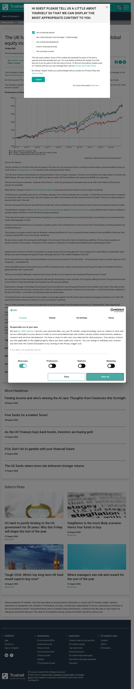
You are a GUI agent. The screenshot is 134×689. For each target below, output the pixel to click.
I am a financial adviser (45, 33)
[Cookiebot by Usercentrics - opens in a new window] (112, 310)
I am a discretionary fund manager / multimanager (57, 37)
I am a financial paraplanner (47, 42)
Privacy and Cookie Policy (85, 66)
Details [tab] (52, 318)
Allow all (105, 377)
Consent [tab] (23, 318)
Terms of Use (37, 73)
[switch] (52, 366)
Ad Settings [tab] (81, 318)
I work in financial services (46, 47)
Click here (95, 85)
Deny (66, 377)
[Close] (107, 7)
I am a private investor (45, 51)
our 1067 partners (26, 331)
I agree (38, 79)
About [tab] (111, 318)
